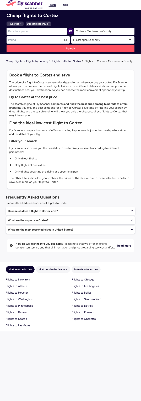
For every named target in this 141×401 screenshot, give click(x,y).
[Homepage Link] (24, 3)
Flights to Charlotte (84, 318)
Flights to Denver (16, 312)
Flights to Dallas (81, 292)
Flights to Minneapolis (19, 305)
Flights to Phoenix (83, 312)
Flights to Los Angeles (85, 286)
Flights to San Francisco (86, 299)
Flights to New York (18, 279)
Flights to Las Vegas (18, 325)
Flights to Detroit (82, 305)
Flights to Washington (19, 299)
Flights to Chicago (83, 279)
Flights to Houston (17, 292)
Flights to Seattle (16, 318)
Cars (65, 4)
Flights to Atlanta (16, 286)
